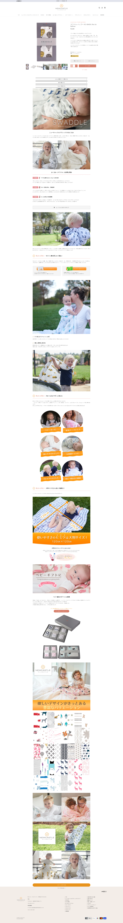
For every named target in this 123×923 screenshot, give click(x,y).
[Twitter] (17, 1)
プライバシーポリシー (92, 904)
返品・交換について (91, 901)
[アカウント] (102, 7)
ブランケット (67, 906)
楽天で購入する (61, 82)
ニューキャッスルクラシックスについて (72, 898)
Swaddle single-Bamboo (81, 22)
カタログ (89, 903)
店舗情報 (67, 911)
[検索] (99, 7)
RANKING (67, 900)
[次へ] (68, 66)
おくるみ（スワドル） (69, 903)
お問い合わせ (90, 898)
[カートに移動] (105, 7)
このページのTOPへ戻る (61, 884)
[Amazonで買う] (74, 56)
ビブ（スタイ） (68, 904)
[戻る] (22, 66)
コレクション (67, 909)
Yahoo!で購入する (61, 86)
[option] (27, 67)
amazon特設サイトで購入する (61, 79)
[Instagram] (20, 1)
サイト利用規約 (90, 906)
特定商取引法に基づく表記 (93, 908)
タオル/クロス (68, 908)
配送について (90, 900)
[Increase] (76, 66)
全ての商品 (67, 901)
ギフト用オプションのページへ (61, 611)
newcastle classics (73, 22)
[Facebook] (19, 1)
